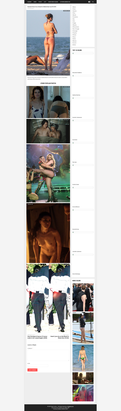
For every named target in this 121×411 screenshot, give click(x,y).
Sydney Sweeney (76, 95)
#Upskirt (74, 11)
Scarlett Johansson (77, 117)
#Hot (73, 21)
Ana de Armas (75, 229)
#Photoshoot (75, 27)
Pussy (40, 1)
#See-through (75, 29)
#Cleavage (74, 31)
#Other (74, 44)
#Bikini (74, 7)
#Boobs (74, 15)
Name (28, 363)
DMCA (63, 409)
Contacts (55, 409)
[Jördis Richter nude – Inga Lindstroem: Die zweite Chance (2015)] (48, 102)
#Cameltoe (75, 17)
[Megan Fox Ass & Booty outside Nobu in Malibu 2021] (48, 298)
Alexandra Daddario (77, 72)
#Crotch (74, 43)
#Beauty (74, 41)
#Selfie (74, 39)
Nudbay (29, 1)
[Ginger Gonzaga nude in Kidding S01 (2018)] (48, 131)
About (59, 409)
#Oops (74, 9)
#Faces (74, 37)
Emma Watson (76, 206)
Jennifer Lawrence (76, 251)
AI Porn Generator (65, 1)
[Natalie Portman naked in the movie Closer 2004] (82, 393)
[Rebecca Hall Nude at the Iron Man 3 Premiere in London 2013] (82, 297)
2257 (67, 409)
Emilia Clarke (75, 184)
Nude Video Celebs (53, 1)
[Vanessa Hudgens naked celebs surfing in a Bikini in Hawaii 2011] (82, 327)
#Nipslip (74, 25)
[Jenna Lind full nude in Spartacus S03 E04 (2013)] (48, 233)
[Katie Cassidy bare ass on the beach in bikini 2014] (82, 358)
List (45, 1)
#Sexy (73, 13)
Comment (30, 348)
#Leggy (74, 23)
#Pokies (74, 35)
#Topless (74, 33)
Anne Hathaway (76, 274)
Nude (35, 1)
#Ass (73, 19)
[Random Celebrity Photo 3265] (48, 173)
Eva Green (74, 139)
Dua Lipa (74, 162)
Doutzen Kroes (30, 8)
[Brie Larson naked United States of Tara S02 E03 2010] (82, 378)
